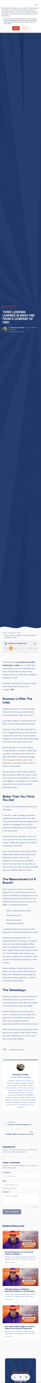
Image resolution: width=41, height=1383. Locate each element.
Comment (6, 1192)
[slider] (23, 648)
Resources (12, 633)
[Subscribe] (20, 1377)
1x (34, 643)
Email (4, 1181)
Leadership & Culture (16, 1050)
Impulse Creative (14, 760)
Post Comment (12, 1212)
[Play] (11, 648)
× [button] (36, 4)
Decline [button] (25, 28)
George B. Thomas (17, 327)
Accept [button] (16, 28)
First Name (6, 1172)
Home (5, 633)
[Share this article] (14, 1377)
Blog (18, 633)
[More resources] (26, 1377)
